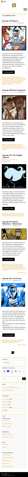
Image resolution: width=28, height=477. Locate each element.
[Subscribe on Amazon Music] (8, 371)
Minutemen (13, 267)
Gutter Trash (4, 9)
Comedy (10, 78)
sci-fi (16, 214)
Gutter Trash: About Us (7, 390)
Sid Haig (23, 148)
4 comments (23, 272)
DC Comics (21, 213)
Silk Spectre (14, 269)
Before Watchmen (14, 264)
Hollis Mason (20, 266)
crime (11, 340)
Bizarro (21, 77)
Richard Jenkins (10, 148)
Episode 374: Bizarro (10, 21)
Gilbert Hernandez (6, 214)
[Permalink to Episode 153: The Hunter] (14, 295)
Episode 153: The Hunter (12, 278)
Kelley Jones (21, 80)
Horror (22, 145)
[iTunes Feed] (5, 1)
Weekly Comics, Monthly (8, 466)
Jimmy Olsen (9, 80)
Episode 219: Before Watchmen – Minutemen (12, 223)
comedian (10, 265)
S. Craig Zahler (17, 148)
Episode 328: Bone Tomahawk (14, 90)
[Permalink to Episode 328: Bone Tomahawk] (14, 107)
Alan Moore (7, 264)
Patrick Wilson (18, 147)
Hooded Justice (6, 267)
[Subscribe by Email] (16, 371)
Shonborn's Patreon (6, 426)
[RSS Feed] (2, 1)
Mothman (18, 267)
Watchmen (4, 270)
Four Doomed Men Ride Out (14, 145)
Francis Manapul (10, 79)
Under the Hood (21, 269)
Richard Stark (9, 342)
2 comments (23, 344)
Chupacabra (5, 78)
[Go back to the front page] (14, 5)
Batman (9, 77)
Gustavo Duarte (18, 79)
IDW (15, 341)
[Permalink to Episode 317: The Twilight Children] (14, 176)
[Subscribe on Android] (12, 371)
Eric (4, 23)
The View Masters (6, 455)
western (4, 149)
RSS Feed (4, 447)
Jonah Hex (15, 80)
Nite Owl (23, 267)
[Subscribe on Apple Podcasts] (4, 371)
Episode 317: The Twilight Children (12, 156)
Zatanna (10, 84)
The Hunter (16, 342)
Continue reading (8, 72)
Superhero (13, 81)
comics (14, 78)
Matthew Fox (12, 147)
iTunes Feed (5, 444)
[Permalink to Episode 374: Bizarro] (14, 38)
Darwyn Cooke (20, 78)
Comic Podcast (9, 23)
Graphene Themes (11, 475)
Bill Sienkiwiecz (15, 77)
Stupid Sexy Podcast (7, 460)
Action (5, 77)
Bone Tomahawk (8, 144)
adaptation (6, 340)
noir (18, 341)
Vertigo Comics (20, 215)
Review (8, 81)
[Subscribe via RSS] (20, 371)
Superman (4, 83)
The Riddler (15, 83)
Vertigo (15, 215)
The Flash (10, 83)
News (3, 410)
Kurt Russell (5, 147)
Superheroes (19, 81)
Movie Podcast (14, 92)
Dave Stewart (15, 213)
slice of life (20, 214)
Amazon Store (5, 420)
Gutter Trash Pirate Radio (8, 457)
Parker (20, 341)
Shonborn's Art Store (7, 423)
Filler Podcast (5, 401)
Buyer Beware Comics (7, 437)
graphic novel (10, 341)
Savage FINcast (5, 463)
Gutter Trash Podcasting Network (10, 387)
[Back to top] (25, 474)
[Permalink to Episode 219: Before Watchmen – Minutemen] (14, 234)
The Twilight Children (7, 215)
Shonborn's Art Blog (7, 434)
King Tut (4, 81)
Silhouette (8, 269)
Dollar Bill (15, 266)
